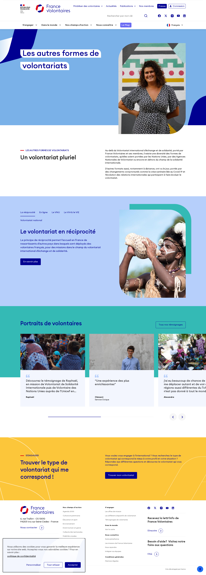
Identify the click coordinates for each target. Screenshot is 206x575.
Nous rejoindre (110, 547)
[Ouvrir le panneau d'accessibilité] (200, 569)
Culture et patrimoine (71, 516)
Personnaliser (33, 565)
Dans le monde (49, 25)
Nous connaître (104, 25)
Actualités (111, 6)
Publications (126, 6)
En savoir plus (30, 261)
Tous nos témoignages (171, 325)
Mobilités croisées (70, 536)
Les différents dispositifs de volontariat (120, 516)
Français (175, 25)
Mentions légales (111, 561)
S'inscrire (152, 531)
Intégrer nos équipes (113, 551)
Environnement (69, 524)
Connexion (178, 6)
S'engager (28, 25)
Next (182, 417)
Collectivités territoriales (72, 532)
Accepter (73, 565)
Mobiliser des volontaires (86, 6)
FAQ (150, 554)
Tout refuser (53, 565)
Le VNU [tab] (56, 212)
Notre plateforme (112, 539)
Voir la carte (110, 529)
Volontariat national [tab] (31, 220)
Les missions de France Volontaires (118, 543)
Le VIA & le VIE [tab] (71, 212)
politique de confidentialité (21, 556)
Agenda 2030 (68, 511)
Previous (173, 417)
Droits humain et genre (72, 528)
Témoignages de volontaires (116, 520)
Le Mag (126, 25)
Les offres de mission (113, 511)
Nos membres (146, 6)
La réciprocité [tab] (27, 212)
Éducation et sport (70, 520)
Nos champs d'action (76, 25)
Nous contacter (29, 527)
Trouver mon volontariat (121, 475)
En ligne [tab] (43, 212)
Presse (162, 6)
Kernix (183, 569)
